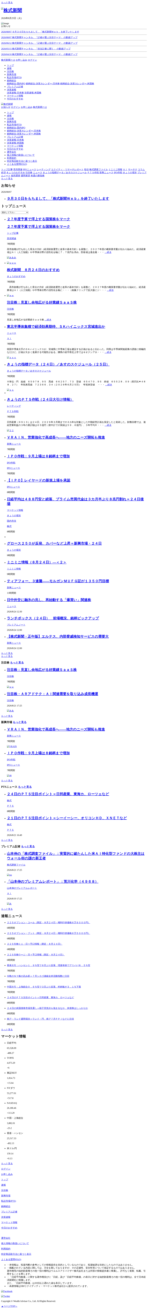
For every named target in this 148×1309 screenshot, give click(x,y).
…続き (108, 252)
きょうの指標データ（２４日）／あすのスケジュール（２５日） (58, 364)
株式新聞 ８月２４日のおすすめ (33, 270)
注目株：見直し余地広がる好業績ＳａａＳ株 (42, 302)
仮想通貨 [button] (15, 175)
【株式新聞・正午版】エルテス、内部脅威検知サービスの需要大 (58, 636)
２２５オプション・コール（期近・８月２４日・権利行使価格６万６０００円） (48, 922)
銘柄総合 (5, 1206)
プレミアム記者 (15, 137)
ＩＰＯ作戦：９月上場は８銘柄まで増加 (38, 456)
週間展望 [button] (25, 175)
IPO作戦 (11, 463)
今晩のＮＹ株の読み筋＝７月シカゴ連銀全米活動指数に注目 (38, 976)
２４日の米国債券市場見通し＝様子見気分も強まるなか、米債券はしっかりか (47, 1008)
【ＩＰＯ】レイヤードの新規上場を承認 (38, 480)
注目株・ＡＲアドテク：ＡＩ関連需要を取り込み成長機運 (52, 694)
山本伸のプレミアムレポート (22, 888)
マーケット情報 (15, 146)
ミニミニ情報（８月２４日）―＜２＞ (36, 562)
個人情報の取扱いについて (21, 155)
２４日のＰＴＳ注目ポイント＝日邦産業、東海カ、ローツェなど (58, 794)
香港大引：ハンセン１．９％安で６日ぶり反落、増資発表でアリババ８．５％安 (48, 965)
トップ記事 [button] (7, 169)
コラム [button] (141, 169)
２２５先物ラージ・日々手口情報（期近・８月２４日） (36, 954)
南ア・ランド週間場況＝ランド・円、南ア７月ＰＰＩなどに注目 (40, 1019)
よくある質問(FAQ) (17, 164)
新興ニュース (14, 444)
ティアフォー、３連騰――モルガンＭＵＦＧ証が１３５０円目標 (58, 581)
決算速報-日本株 (15, 92)
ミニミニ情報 (14, 569)
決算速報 (5, 1217)
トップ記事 (12, 233)
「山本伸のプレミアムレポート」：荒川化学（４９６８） (52, 881)
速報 (9, 115)
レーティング (14, 406)
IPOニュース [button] (29, 169)
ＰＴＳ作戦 (12, 411)
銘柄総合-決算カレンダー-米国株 (77, 83)
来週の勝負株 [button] (38, 175)
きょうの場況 (14, 515)
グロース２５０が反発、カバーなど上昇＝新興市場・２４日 (54, 543)
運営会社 (11, 152)
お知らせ (5, 107)
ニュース (11, 333)
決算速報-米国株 (32, 92)
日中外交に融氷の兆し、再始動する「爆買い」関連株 (49, 600)
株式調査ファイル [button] (98, 169)
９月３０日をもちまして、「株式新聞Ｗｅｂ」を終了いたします (58, 198)
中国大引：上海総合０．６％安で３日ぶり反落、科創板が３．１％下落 (44, 987)
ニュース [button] (37, 172)
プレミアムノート (16, 625)
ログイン (32, 60)
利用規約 (11, 158)
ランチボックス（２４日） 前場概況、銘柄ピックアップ (53, 618)
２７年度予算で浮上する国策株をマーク (38, 219)
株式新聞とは (8, 60)
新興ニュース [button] (106, 172)
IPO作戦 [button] (118, 172)
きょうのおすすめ (16, 276)
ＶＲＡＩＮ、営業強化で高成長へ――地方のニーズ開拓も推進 (56, 437)
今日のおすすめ (15, 149)
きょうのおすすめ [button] (15, 172)
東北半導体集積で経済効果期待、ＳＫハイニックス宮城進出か (56, 326)
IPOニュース (13, 468)
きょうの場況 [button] (130, 172)
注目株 (10, 118)
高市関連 (11, 238)
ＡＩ (9, 338)
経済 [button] (3, 172)
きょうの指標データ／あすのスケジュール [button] (65, 172)
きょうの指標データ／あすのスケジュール (29, 371)
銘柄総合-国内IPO (16, 83)
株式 (9, 526)
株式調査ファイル (16, 865)
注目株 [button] (28, 172)
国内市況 (11, 521)
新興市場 (11, 121)
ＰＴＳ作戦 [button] (93, 172)
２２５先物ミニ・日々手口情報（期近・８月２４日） (34, 944)
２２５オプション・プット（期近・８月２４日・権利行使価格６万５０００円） (48, 933)
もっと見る (7, 2)
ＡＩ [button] (125, 169)
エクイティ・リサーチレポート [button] (67, 169)
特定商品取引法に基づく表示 (22, 161)
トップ (10, 112)
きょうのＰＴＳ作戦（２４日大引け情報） (40, 399)
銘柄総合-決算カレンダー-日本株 (43, 83)
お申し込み (21, 60)
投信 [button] (86, 169)
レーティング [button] (44, 169)
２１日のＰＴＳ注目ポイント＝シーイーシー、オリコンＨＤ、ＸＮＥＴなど (67, 818)
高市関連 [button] (18, 169)
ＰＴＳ (10, 806)
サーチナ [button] (132, 169)
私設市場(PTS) (14, 124)
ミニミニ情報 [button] (115, 169)
